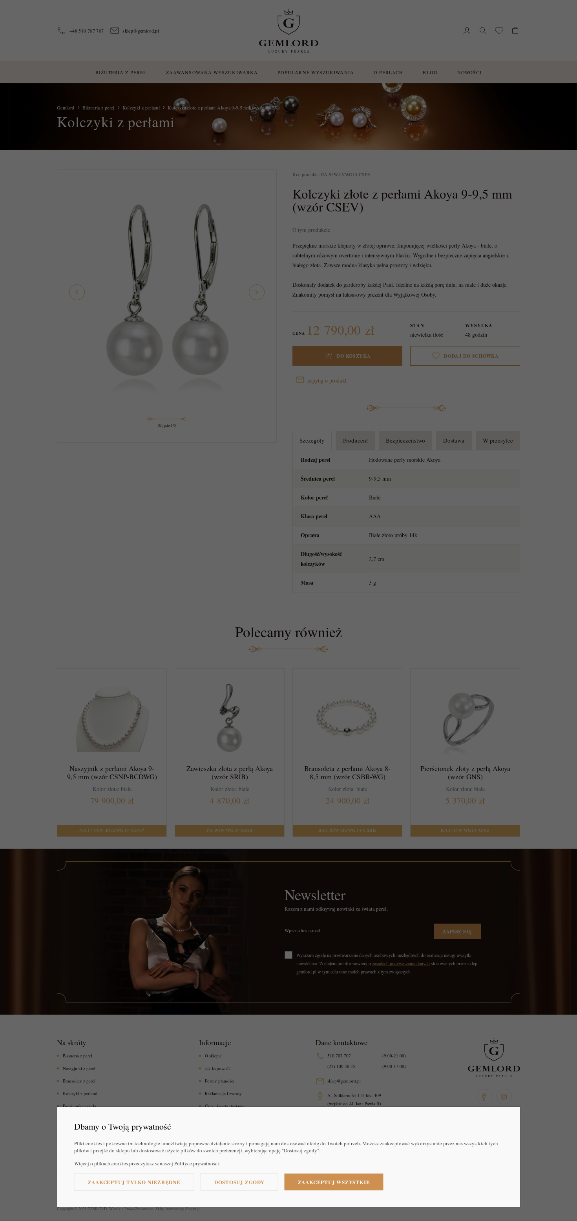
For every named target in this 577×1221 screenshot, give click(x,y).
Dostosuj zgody (239, 1182)
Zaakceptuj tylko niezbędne (134, 1182)
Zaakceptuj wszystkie (334, 1182)
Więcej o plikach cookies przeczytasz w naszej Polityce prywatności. (147, 1163)
